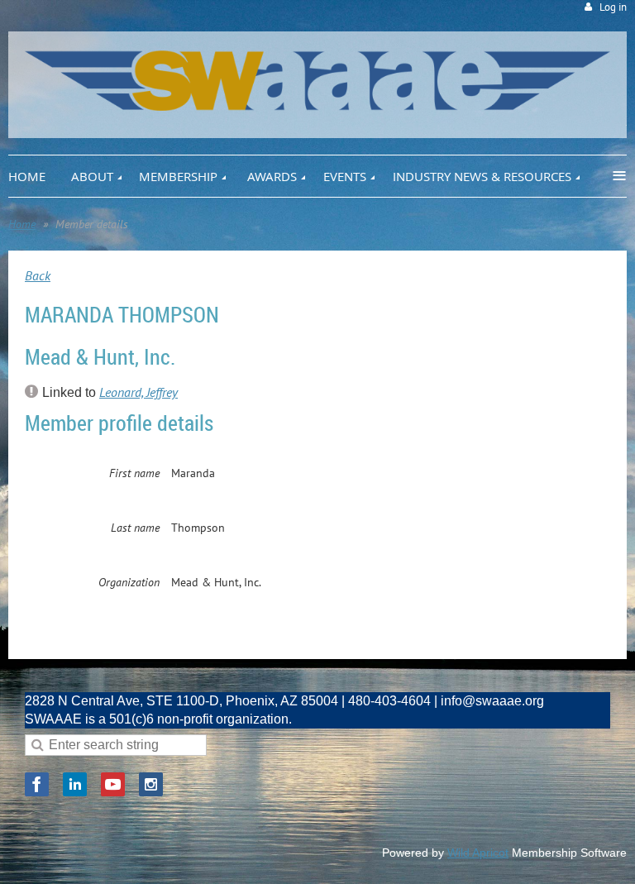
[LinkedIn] (75, 784)
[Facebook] (37, 784)
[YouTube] (113, 784)
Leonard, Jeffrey (138, 392)
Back (37, 275)
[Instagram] (151, 784)
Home (22, 224)
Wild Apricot (477, 852)
